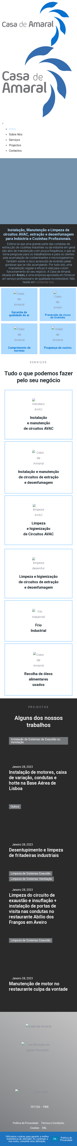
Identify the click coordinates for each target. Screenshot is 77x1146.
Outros (15, 806)
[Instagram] (42, 1034)
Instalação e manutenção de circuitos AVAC (39, 423)
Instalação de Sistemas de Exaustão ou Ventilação (35, 741)
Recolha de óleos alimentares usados (38, 679)
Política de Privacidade (66, 1138)
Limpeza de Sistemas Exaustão (30, 873)
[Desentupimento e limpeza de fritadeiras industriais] (38, 831)
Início (12, 129)
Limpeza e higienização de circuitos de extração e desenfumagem (39, 582)
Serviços (14, 140)
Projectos (15, 145)
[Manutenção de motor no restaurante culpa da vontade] (38, 965)
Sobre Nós (15, 134)
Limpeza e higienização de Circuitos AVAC (38, 528)
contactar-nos (45, 282)
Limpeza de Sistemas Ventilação (31, 879)
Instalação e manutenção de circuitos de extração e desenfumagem (38, 477)
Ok (54, 1139)
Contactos (15, 150)
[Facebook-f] (34, 1034)
